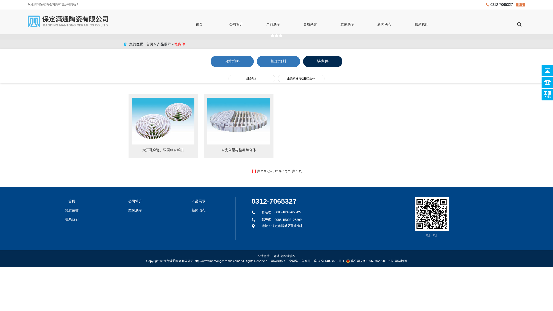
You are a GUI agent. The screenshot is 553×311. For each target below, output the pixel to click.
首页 (199, 24)
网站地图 (401, 261)
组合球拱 (251, 78)
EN (520, 4)
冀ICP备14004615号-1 (329, 261)
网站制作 (277, 261)
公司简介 (236, 24)
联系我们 (421, 24)
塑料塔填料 (288, 256)
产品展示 (273, 24)
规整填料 (278, 61)
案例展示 (347, 24)
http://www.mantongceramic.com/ (217, 261)
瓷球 (276, 256)
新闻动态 (384, 24)
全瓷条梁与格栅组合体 (301, 78)
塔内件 (323, 61)
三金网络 (292, 261)
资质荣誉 (310, 24)
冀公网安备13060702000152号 (372, 261)
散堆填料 (232, 61)
